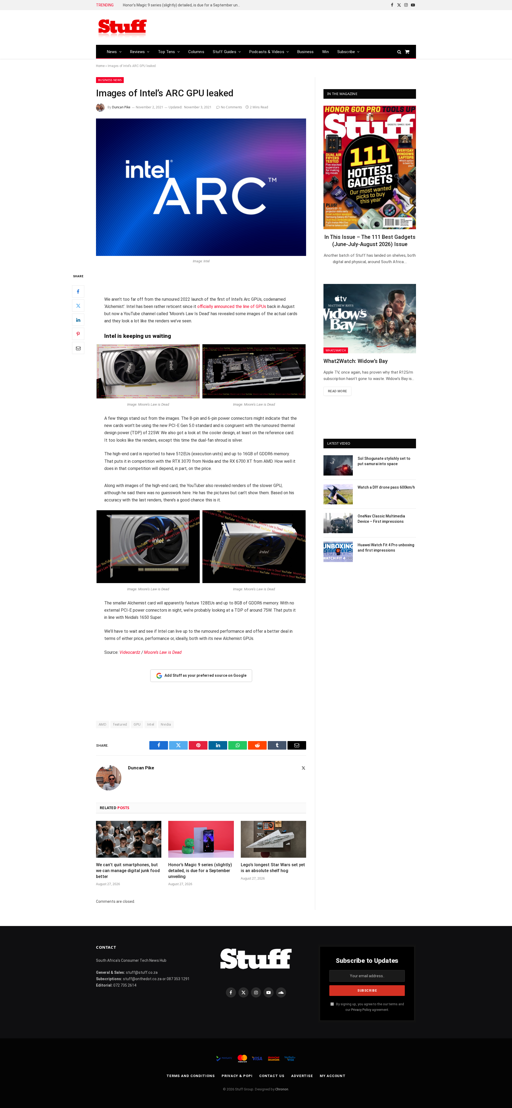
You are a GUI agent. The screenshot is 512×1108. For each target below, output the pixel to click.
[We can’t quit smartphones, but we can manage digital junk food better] (128, 839)
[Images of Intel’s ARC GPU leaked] (201, 187)
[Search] (399, 52)
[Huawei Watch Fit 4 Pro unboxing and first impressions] (338, 552)
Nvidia (166, 724)
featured (120, 724)
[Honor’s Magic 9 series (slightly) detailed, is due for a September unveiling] (201, 839)
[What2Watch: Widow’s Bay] (369, 318)
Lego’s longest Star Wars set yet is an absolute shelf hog (171, 5)
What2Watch (336, 350)
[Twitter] (78, 305)
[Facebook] (78, 291)
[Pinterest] (78, 334)
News (112, 51)
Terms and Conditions (190, 1076)
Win (325, 51)
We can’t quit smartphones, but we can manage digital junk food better (128, 870)
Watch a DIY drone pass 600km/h (386, 487)
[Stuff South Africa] (122, 27)
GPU (137, 724)
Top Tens (166, 51)
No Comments (231, 107)
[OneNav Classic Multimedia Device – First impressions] (338, 523)
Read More (337, 391)
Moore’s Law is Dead (163, 652)
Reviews (137, 51)
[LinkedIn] (78, 320)
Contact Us (272, 1076)
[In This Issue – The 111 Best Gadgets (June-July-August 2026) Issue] (369, 167)
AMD (102, 724)
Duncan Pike (121, 107)
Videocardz (129, 652)
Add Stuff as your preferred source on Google (205, 675)
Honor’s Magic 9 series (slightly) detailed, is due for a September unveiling (200, 870)
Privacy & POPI (237, 1076)
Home (100, 66)
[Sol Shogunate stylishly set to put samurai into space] (338, 465)
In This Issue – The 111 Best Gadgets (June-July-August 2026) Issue (369, 240)
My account (333, 1076)
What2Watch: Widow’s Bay (355, 361)
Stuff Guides (224, 51)
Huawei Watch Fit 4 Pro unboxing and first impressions (386, 547)
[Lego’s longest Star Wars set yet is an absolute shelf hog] (273, 839)
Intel (150, 724)
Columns (196, 51)
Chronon (281, 1089)
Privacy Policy (361, 1010)
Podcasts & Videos (266, 51)
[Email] (78, 348)
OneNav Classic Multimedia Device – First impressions (381, 519)
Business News (110, 80)
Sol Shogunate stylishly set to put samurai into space (384, 461)
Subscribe (346, 51)
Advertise (302, 1076)
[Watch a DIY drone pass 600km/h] (338, 494)
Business (305, 51)
